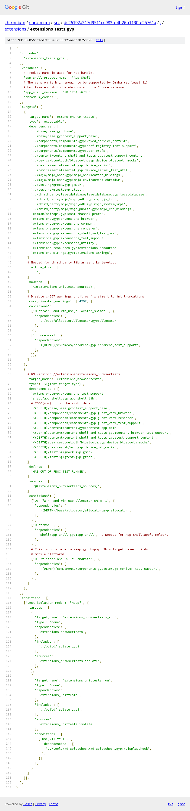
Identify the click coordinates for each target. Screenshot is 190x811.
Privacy (40, 804)
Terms (53, 804)
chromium (15, 22)
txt (170, 804)
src (57, 22)
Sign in (180, 7)
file (99, 40)
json (181, 804)
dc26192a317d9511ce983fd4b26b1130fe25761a (110, 22)
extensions (15, 29)
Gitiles (27, 804)
